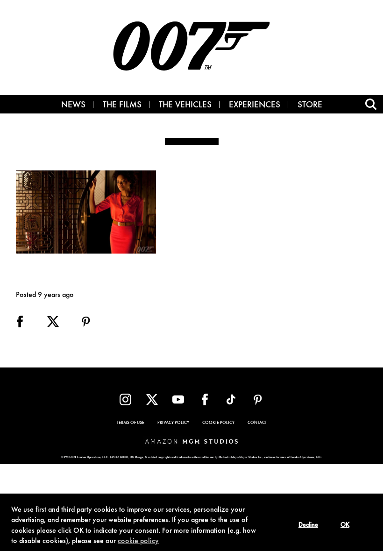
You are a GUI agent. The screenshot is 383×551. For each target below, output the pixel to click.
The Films (122, 105)
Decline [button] (308, 525)
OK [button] (344, 525)
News (73, 105)
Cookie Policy (218, 423)
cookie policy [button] (138, 541)
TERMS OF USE (130, 423)
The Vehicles (185, 105)
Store (310, 105)
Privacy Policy (173, 423)
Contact (257, 423)
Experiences (254, 105)
